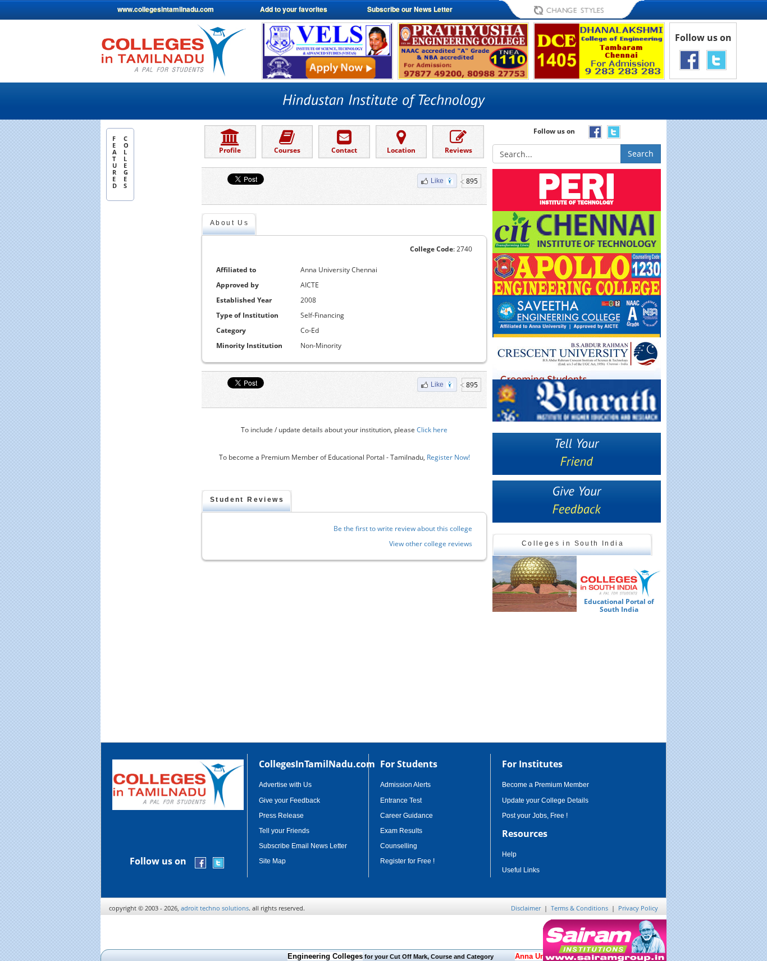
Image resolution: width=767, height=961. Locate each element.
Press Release (281, 816)
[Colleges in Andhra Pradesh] (534, 584)
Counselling (398, 846)
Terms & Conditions (579, 908)
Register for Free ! (407, 861)
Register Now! (448, 457)
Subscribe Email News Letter (303, 846)
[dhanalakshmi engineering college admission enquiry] (599, 50)
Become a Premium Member (545, 785)
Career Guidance (406, 816)
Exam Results (401, 831)
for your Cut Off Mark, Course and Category (366, 956)
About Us (229, 223)
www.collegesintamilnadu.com (165, 9)
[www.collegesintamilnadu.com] (173, 49)
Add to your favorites (293, 9)
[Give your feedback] (576, 502)
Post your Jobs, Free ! (535, 816)
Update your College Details (545, 800)
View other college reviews (430, 543)
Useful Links (521, 870)
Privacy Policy (638, 908)
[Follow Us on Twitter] (716, 59)
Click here (432, 429)
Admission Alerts (405, 785)
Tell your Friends (284, 831)
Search (641, 153)
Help (509, 854)
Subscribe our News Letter (410, 9)
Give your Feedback (289, 800)
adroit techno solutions (215, 908)
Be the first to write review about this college (403, 528)
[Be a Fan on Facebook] (689, 59)
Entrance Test (401, 800)
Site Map (272, 861)
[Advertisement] (714, 279)
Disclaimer (526, 908)
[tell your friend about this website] (576, 454)
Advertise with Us (285, 785)
